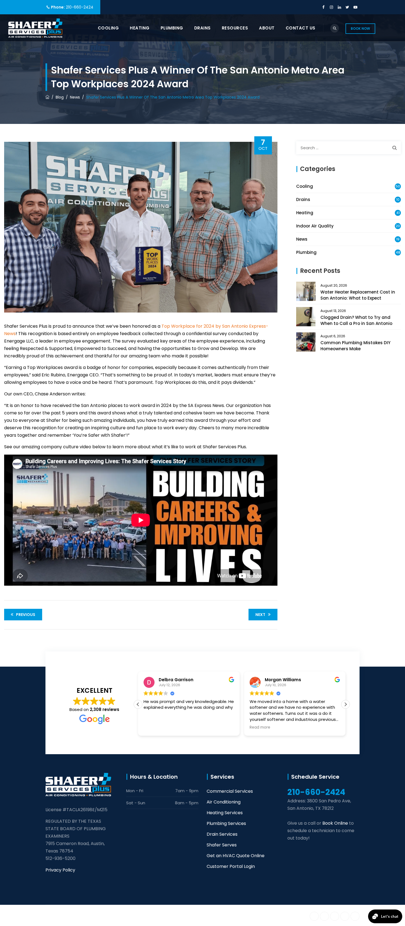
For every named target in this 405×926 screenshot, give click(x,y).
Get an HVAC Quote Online (235, 855)
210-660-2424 (79, 7)
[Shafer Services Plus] (35, 28)
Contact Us (300, 28)
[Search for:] (348, 147)
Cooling (108, 28)
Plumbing (172, 28)
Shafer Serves (222, 845)
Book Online (335, 823)
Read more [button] (255, 727)
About (267, 28)
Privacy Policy (60, 870)
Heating (140, 28)
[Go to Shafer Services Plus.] (47, 97)
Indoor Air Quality (315, 226)
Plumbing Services (226, 823)
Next (260, 614)
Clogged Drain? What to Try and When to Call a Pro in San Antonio (356, 320)
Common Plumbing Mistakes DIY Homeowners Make (355, 346)
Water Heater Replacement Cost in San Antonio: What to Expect (357, 295)
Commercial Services (230, 791)
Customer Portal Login (231, 866)
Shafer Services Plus (99, 915)
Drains (202, 28)
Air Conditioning (224, 802)
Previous (25, 614)
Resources (235, 28)
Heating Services (225, 813)
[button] (345, 704)
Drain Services (222, 834)
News (301, 239)
